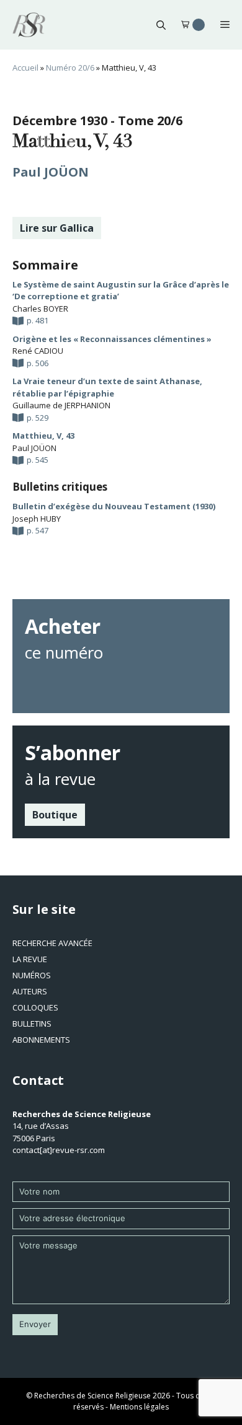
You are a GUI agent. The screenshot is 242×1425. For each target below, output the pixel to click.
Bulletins (32, 1023)
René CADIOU (37, 350)
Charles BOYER (40, 308)
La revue (29, 959)
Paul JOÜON (50, 172)
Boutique (55, 815)
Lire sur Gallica (57, 228)
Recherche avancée (52, 943)
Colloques (35, 1007)
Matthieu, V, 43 (43, 435)
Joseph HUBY (36, 518)
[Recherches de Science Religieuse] (28, 24)
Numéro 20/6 (70, 67)
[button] (161, 24)
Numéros (31, 975)
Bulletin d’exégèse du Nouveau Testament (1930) (113, 506)
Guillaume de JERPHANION (61, 405)
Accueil (25, 67)
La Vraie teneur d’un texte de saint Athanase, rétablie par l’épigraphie (107, 387)
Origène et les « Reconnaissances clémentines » (112, 338)
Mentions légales (139, 1406)
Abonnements (41, 1039)
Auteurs (29, 991)
